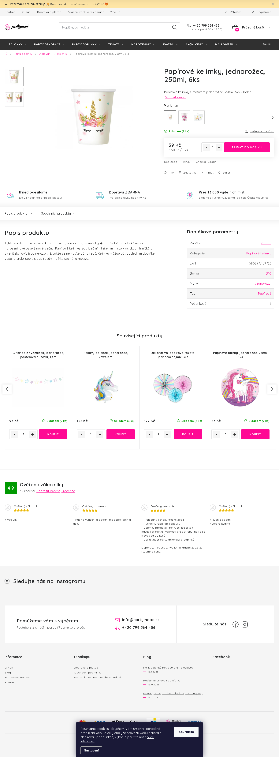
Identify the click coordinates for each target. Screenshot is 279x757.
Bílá (268, 273)
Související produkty (56, 213)
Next (270, 118)
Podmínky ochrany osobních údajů (97, 677)
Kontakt (10, 12)
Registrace (264, 12)
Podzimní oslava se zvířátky (162, 680)
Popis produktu (16, 213)
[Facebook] (235, 624)
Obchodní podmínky (88, 672)
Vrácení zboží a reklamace (86, 12)
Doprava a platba (49, 12)
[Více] (263, 44)
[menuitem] (17, 44)
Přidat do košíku (247, 147)
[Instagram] (245, 624)
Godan (212, 161)
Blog (8, 672)
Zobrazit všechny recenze (55, 491)
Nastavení (91, 750)
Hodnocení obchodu (18, 677)
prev (7, 389)
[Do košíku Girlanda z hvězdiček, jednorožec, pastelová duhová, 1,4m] (53, 434)
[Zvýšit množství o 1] (219, 147)
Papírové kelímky (258, 253)
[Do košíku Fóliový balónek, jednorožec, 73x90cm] (120, 434)
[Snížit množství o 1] (206, 147)
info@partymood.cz (141, 619)
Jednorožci (262, 283)
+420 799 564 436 (205, 25)
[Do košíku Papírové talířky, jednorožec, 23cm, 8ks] (255, 434)
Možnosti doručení (262, 131)
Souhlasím (186, 732)
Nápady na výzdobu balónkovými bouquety (173, 693)
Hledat (174, 27)
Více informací (175, 97)
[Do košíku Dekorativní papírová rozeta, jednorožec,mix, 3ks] (188, 434)
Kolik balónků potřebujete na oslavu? (168, 667)
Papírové (264, 293)
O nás (26, 12)
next (272, 389)
